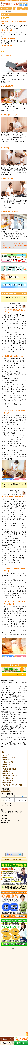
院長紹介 (7, 771)
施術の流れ (8, 764)
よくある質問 (8, 780)
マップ (13, 854)
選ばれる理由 (8, 773)
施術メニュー (8, 757)
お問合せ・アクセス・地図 (13, 785)
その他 (6, 782)
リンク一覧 (14, 674)
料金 (5, 766)
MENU (6, 8)
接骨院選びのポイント (11, 775)
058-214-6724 (6, 791)
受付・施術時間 (9, 762)
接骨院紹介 (7, 760)
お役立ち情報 (8, 778)
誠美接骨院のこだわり (11, 769)
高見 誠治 (18, 305)
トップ (2, 11)
